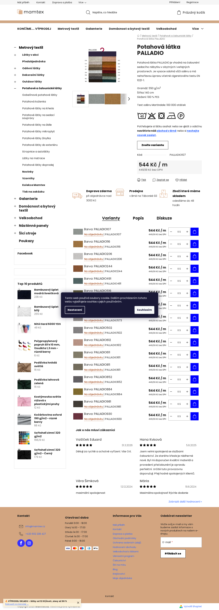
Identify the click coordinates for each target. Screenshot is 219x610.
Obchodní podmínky (124, 538)
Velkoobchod (30, 218)
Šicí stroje (27, 233)
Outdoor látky (32, 81)
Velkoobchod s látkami (125, 551)
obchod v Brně (167, 131)
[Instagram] (29, 543)
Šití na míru (119, 564)
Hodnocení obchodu (124, 547)
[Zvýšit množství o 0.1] (187, 232)
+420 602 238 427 (35, 533)
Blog (115, 569)
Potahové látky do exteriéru (40, 145)
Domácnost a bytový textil (37, 208)
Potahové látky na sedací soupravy (38, 116)
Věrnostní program (123, 556)
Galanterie (28, 198)
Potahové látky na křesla (38, 108)
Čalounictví (119, 560)
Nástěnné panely (33, 225)
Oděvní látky (31, 68)
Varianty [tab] (111, 218)
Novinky (27, 172)
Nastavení (75, 310)
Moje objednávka (122, 578)
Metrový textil (31, 47)
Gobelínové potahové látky (39, 95)
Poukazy (26, 241)
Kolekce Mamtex (33, 185)
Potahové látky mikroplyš (38, 131)
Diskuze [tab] (164, 218)
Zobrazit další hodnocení (184, 501)
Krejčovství (119, 573)
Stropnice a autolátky (36, 151)
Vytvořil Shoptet (193, 606)
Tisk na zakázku (33, 192)
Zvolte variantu (153, 145)
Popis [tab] (138, 218)
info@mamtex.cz (35, 526)
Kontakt (40, 2)
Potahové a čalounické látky (42, 88)
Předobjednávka (34, 61)
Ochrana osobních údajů (127, 542)
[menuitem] (34, 28)
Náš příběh (23, 2)
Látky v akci (30, 55)
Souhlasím (144, 310)
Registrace (193, 2)
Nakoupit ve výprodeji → (17, 604)
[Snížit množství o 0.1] (171, 232)
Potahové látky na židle (37, 125)
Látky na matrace (33, 158)
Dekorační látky (33, 75)
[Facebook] (21, 543)
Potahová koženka (34, 101)
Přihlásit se (173, 553)
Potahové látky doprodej (38, 165)
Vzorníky (28, 178)
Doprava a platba (62, 2)
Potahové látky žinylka (36, 138)
